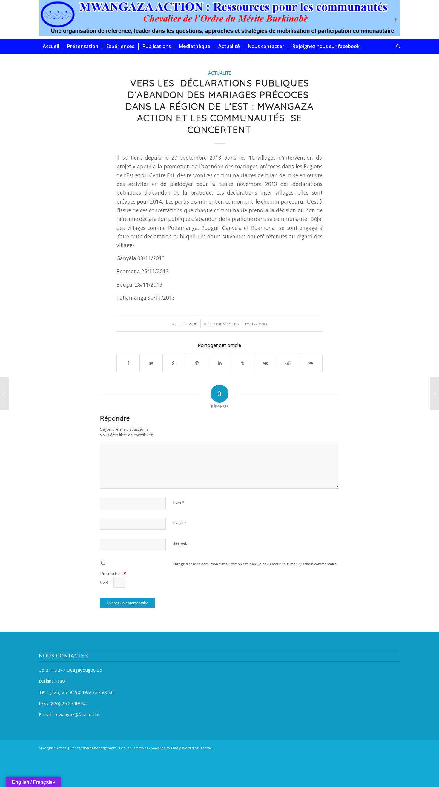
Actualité (219, 73)
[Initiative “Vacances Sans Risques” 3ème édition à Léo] (4, 393)
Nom (178, 502)
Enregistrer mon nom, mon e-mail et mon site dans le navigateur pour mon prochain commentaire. (255, 564)
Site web (180, 543)
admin (260, 323)
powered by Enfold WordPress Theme (181, 748)
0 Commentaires (221, 323)
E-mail (179, 523)
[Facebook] (395, 19)
